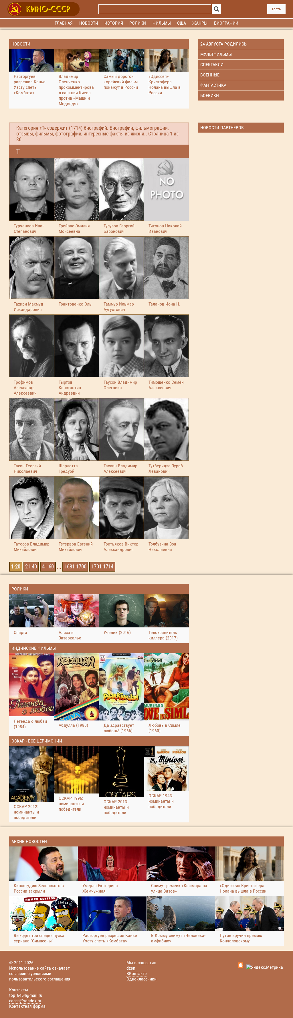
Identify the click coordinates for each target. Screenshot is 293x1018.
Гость (276, 9)
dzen (130, 968)
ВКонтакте (136, 973)
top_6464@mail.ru (25, 995)
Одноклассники (141, 979)
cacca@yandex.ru (25, 1000)
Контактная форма (27, 1006)
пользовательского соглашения (39, 979)
